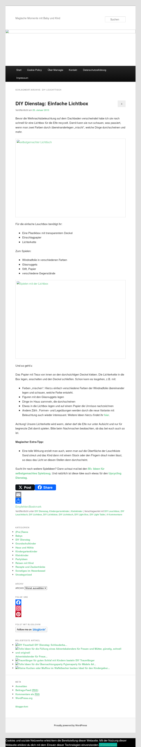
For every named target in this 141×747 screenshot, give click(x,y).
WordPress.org (23, 698)
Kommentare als (27, 694)
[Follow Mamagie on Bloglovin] (31, 631)
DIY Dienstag (41, 511)
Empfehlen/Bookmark (28, 506)
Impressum (22, 77)
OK (101, 745)
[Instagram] (70, 608)
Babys (18, 535)
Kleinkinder (77, 511)
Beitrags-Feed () (26, 690)
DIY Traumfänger (85, 660)
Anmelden (21, 686)
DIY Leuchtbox (112, 511)
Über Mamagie (55, 70)
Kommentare (114, 514)
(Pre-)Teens (21, 532)
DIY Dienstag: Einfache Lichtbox (51, 103)
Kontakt (73, 70)
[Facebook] (70, 602)
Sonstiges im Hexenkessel (30, 570)
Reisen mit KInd (24, 563)
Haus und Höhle (24, 547)
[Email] (70, 495)
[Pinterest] (70, 614)
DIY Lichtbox (35, 514)
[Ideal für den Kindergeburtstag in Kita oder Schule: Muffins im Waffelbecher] (46, 668)
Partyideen (21, 559)
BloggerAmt (21, 706)
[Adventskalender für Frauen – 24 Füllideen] (69, 652)
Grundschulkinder (25, 543)
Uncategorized (23, 574)
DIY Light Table (97, 514)
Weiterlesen (110, 745)
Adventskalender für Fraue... (31, 656)
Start (18, 70)
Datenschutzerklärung (94, 70)
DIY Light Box (81, 514)
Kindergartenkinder (59, 511)
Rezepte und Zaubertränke (30, 567)
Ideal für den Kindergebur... (94, 668)
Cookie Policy (34, 70)
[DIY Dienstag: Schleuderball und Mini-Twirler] (24, 645)
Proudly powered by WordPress (70, 725)
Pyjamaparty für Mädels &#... (79, 664)
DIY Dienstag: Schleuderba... (51, 645)
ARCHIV (19, 588)
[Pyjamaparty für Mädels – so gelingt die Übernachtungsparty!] (39, 664)
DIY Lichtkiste (50, 514)
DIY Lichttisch (66, 514)
